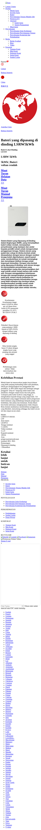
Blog (12, 43)
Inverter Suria (15, 13)
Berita (7, 39)
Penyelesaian (10, 29)
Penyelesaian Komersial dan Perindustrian (20, 506)
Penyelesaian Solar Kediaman (20, 31)
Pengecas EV (15, 19)
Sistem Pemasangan (22, 25)
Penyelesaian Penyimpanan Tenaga (22, 33)
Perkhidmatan (10, 513)
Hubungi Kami (15, 53)
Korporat (8, 47)
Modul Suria (14, 11)
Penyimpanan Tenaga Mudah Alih (22, 17)
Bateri (12, 15)
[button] (3, 473)
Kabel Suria (19, 23)
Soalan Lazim (15, 57)
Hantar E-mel (6, 541)
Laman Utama (10, 7)
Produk (8, 9)
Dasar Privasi (10, 517)
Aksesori (13, 21)
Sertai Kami (14, 55)
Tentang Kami (15, 49)
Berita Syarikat (15, 41)
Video (12, 45)
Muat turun (14, 27)
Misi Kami (14, 51)
